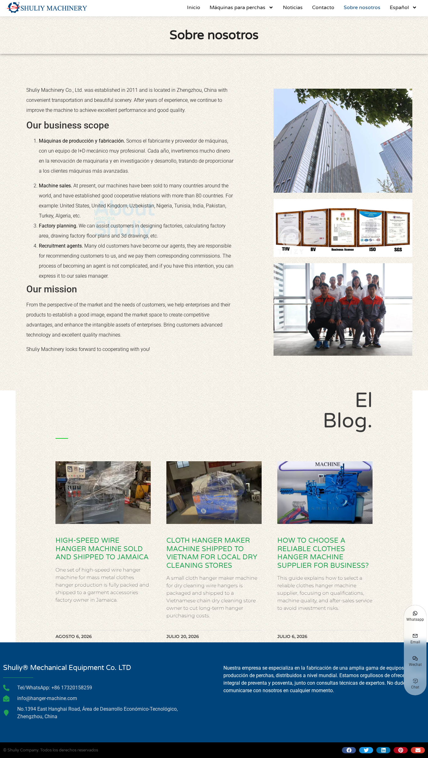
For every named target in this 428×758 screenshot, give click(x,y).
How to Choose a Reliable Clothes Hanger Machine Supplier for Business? (323, 552)
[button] (349, 750)
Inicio (193, 7)
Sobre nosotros (362, 7)
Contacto (323, 7)
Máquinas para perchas (237, 7)
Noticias (293, 7)
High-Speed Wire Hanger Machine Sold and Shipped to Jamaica (102, 548)
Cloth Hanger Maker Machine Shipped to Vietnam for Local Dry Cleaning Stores (211, 552)
